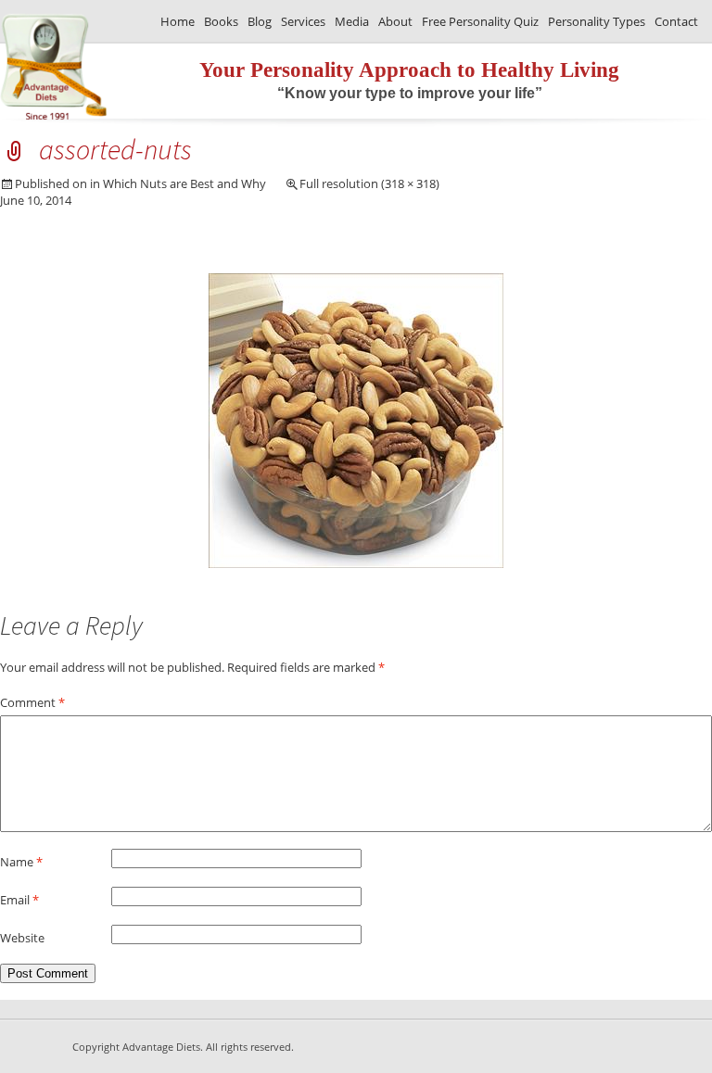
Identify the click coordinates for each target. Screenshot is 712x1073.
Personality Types (596, 21)
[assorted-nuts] (356, 563)
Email (19, 899)
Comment (32, 702)
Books (221, 21)
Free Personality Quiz (480, 21)
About (395, 21)
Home (177, 21)
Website (22, 937)
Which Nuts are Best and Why (184, 183)
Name (21, 861)
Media (352, 21)
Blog (260, 21)
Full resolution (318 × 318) (369, 183)
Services (303, 21)
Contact (676, 21)
